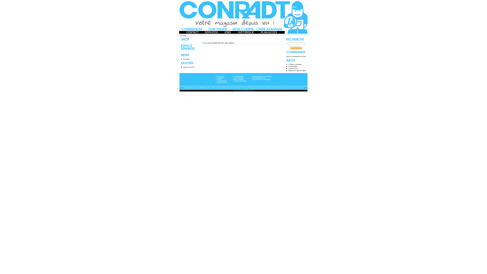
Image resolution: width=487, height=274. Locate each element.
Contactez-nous (293, 68)
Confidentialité (292, 66)
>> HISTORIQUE (221, 81)
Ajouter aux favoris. (189, 67)
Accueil (183, 35)
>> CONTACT (220, 76)
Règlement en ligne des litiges (297, 70)
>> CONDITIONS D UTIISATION (261, 76)
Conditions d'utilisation (295, 64)
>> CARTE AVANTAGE (239, 81)
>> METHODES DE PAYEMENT (261, 79)
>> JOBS (218, 79)
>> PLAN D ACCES (222, 82)
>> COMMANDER (238, 76)
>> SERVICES (220, 78)
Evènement (186, 59)
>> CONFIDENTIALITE (258, 78)
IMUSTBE (244, 90)
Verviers (251, 90)
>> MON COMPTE (238, 79)
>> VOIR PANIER (237, 78)
